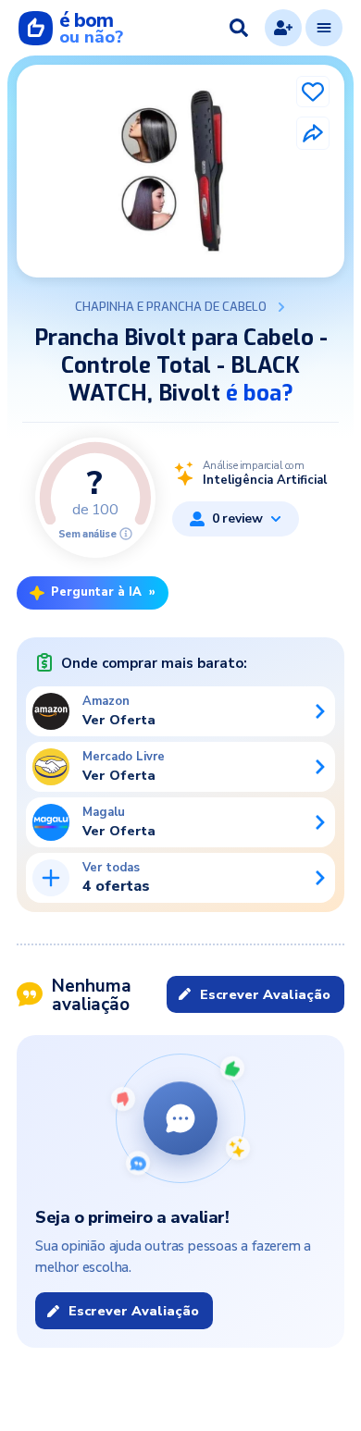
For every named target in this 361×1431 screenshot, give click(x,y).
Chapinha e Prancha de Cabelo (171, 307)
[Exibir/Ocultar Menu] (323, 27)
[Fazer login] (283, 27)
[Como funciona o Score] (126, 533)
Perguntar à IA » (103, 592)
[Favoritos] (313, 91)
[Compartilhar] (313, 133)
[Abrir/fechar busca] (238, 27)
